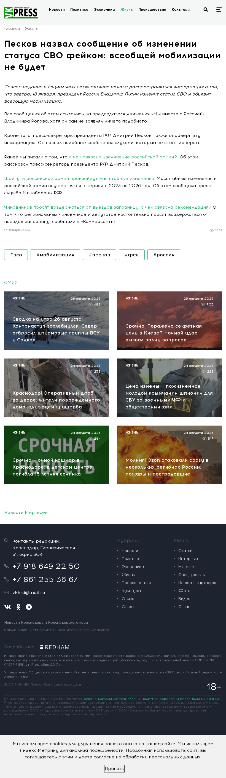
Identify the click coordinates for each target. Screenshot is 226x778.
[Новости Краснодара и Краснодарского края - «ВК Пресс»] (21, 12)
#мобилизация (55, 255)
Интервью (188, 558)
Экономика (104, 9)
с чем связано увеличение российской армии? (123, 157)
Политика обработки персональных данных (181, 699)
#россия (163, 255)
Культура (181, 9)
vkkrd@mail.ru (28, 592)
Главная (12, 28)
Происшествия (152, 9)
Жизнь (126, 9)
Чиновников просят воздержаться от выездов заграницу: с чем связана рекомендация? (107, 207)
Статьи (185, 550)
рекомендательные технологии (112, 699)
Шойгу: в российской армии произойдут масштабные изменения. (79, 178)
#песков (99, 255)
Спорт (128, 606)
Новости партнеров (197, 582)
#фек (132, 255)
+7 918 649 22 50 (46, 566)
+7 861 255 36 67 (45, 579)
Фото (184, 590)
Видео (184, 598)
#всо (16, 255)
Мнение (186, 566)
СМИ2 (11, 282)
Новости (57, 9)
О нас (184, 606)
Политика (79, 9)
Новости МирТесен (26, 512)
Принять (114, 768)
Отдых (128, 598)
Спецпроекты (192, 574)
